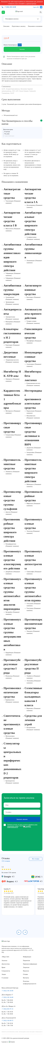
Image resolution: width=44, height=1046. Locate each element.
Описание (6, 26)
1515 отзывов (6, 861)
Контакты (26, 978)
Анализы (4, 960)
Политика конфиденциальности (29, 982)
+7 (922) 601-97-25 (7, 1009)
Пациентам (26, 960)
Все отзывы (35, 859)
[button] (19, 932)
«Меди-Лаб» (5, 957)
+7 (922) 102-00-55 (7, 1020)
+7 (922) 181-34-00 (10, 7)
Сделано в (5, 1042)
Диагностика (6, 964)
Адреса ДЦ (36, 7)
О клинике (5, 978)
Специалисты (6, 971)
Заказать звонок (22, 819)
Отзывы (25, 974)
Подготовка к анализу (18, 26)
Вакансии (26, 971)
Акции (4, 974)
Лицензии (26, 967)
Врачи (3, 967)
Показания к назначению (35, 26)
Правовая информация (30, 964)
